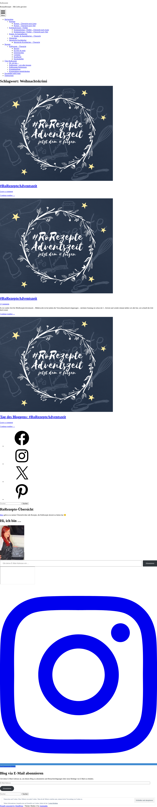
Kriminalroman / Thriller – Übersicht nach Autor (31, 30)
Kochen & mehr (20, 51)
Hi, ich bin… (14, 63)
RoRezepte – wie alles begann (20, 65)
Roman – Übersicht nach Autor (25, 24)
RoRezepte (4, 3)
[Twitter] (22, 482)
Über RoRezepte (11, 61)
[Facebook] (22, 446)
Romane (12, 22)
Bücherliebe (9, 19)
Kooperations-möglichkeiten (19, 71)
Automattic (44, 806)
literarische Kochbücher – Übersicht (27, 42)
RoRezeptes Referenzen (18, 67)
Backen (16, 49)
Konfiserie (17, 57)
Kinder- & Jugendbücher (18, 34)
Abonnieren (150, 563)
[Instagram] (22, 464)
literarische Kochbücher (17, 40)
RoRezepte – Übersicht (17, 46)
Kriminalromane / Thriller (18, 28)
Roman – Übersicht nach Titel (25, 26)
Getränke (17, 55)
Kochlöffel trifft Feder (13, 73)
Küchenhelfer (19, 59)
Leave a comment (6, 191)
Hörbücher (13, 38)
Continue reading (7, 195)
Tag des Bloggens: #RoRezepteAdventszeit (33, 417)
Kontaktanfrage (14, 69)
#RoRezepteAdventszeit (18, 186)
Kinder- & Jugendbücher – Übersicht (27, 36)
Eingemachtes (19, 53)
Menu (3, 15)
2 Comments (4, 304)
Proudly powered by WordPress (11, 806)
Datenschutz (9, 76)
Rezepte (7, 44)
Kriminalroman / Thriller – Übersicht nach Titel (31, 32)
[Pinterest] (22, 499)
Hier (1, 515)
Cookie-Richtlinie (53, 803)
